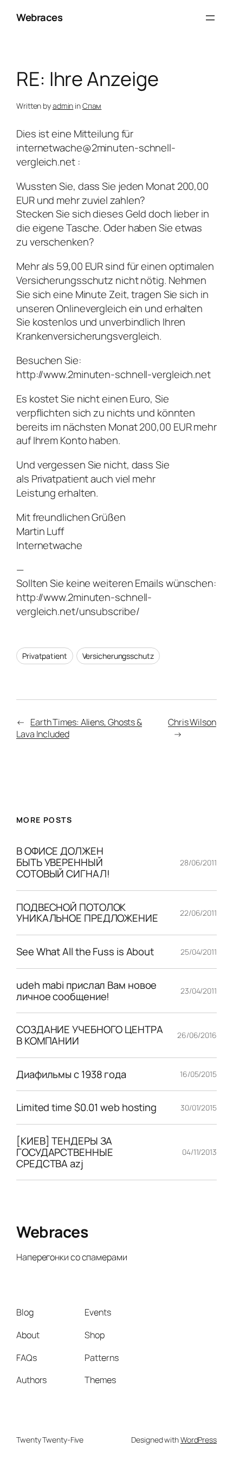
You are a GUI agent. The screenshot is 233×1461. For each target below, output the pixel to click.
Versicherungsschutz (118, 656)
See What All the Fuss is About (85, 951)
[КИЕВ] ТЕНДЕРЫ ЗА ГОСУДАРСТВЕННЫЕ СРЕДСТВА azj (64, 1152)
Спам (92, 106)
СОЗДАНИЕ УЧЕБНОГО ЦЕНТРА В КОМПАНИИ (89, 1035)
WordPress (198, 1439)
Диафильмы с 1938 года (71, 1074)
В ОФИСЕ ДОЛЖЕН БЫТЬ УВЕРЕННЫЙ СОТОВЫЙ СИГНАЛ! (63, 862)
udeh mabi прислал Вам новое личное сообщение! (86, 991)
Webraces (39, 17)
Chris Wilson (192, 722)
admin (63, 106)
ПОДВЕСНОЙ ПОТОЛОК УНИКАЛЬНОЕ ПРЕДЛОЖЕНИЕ (87, 913)
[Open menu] (210, 17)
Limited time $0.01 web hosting (86, 1107)
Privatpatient (44, 656)
